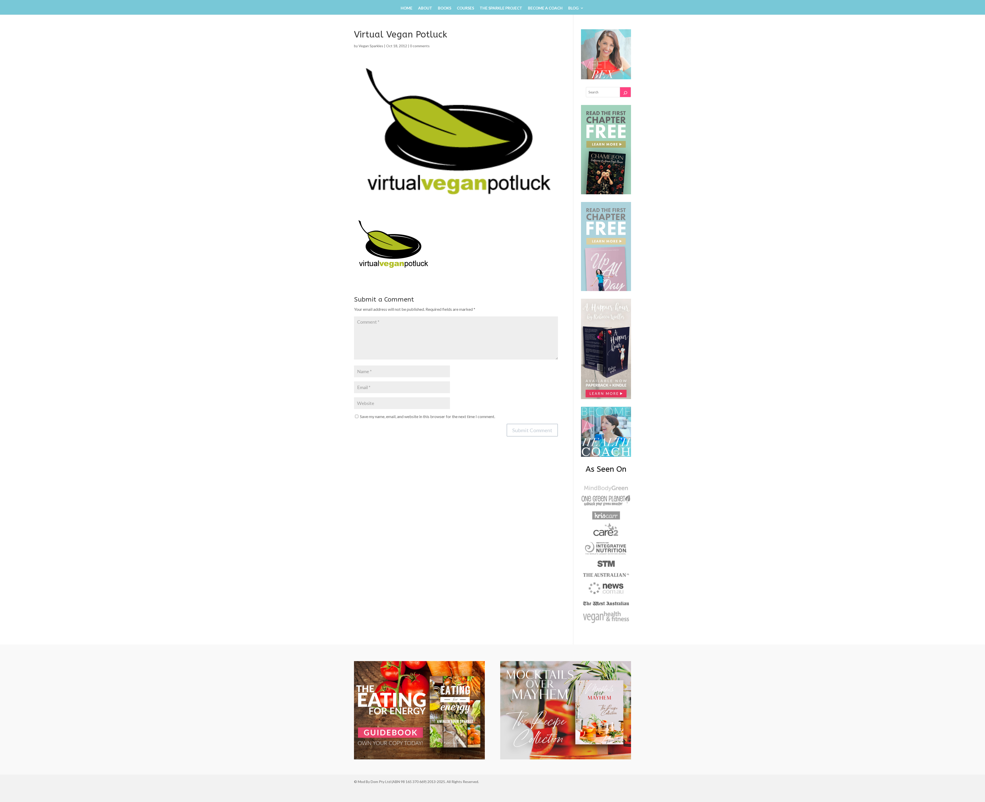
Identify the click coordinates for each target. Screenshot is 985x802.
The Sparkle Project (501, 8)
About (425, 8)
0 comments (420, 46)
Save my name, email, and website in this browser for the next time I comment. (427, 416)
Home (406, 8)
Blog (573, 8)
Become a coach (545, 8)
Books (444, 8)
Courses (465, 8)
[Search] (625, 92)
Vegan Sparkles (371, 46)
